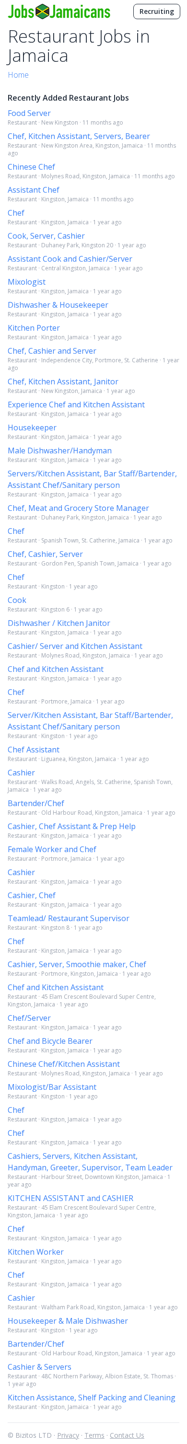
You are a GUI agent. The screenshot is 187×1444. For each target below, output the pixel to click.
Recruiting (157, 11)
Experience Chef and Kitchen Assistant (76, 404)
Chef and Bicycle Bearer (50, 1041)
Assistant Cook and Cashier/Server (70, 259)
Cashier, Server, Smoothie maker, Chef (77, 964)
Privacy (68, 1435)
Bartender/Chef (36, 803)
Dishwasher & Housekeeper (58, 305)
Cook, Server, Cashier (46, 236)
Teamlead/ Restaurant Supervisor (68, 918)
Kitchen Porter (34, 328)
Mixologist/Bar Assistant (52, 1087)
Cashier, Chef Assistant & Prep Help (72, 826)
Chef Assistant (33, 749)
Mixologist (27, 282)
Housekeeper (32, 427)
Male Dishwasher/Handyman (60, 450)
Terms (94, 1435)
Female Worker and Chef (52, 849)
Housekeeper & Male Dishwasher (68, 1321)
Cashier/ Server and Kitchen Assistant (75, 646)
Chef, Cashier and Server (52, 351)
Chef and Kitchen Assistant (56, 669)
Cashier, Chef (32, 895)
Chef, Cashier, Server (45, 554)
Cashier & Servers (39, 1367)
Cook (17, 600)
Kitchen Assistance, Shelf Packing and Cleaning (91, 1397)
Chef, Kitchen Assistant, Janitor (63, 381)
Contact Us (127, 1435)
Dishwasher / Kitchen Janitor (59, 623)
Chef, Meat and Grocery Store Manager (78, 508)
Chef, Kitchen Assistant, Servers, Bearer (79, 136)
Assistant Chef (33, 190)
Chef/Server (29, 1018)
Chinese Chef (31, 167)
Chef (16, 213)
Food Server (29, 113)
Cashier (21, 772)
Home (18, 74)
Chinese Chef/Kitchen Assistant (64, 1064)
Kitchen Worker (36, 1252)
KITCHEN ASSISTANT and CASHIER (70, 1198)
